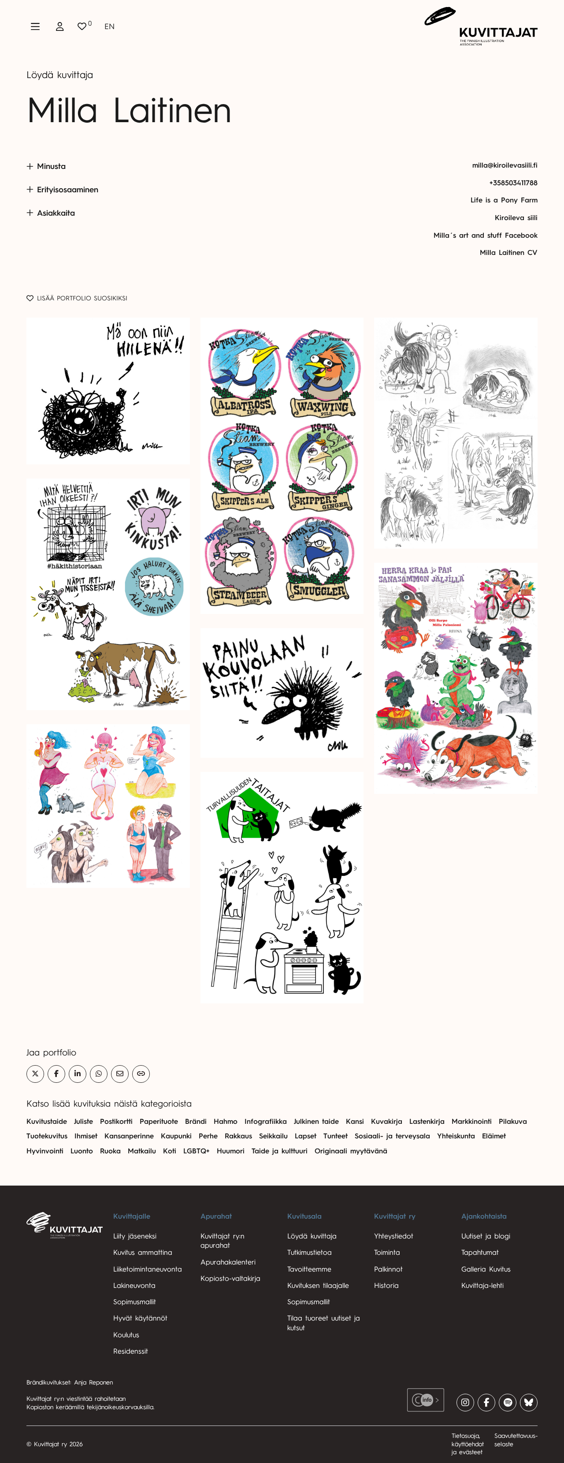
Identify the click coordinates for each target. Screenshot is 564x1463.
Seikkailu (273, 1136)
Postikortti (116, 1122)
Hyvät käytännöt (140, 1318)
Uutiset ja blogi (485, 1236)
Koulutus (126, 1335)
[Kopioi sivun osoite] (141, 1074)
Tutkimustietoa (309, 1253)
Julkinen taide (316, 1122)
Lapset (305, 1136)
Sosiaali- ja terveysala (392, 1136)
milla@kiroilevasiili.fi (505, 165)
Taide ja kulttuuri (280, 1151)
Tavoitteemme (309, 1269)
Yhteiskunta (456, 1136)
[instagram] (465, 1402)
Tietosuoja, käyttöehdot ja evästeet (468, 1444)
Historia (386, 1286)
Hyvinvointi (44, 1151)
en (109, 26)
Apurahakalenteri (228, 1262)
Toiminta (387, 1253)
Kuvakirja (386, 1122)
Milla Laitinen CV (509, 253)
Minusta (51, 166)
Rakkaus (238, 1136)
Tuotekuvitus (46, 1136)
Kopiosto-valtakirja (230, 1279)
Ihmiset (85, 1136)
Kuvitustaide (46, 1122)
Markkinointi (472, 1122)
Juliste (83, 1122)
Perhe (208, 1136)
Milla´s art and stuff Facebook (486, 235)
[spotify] (507, 1402)
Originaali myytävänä (351, 1151)
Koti (169, 1151)
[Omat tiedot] (60, 26)
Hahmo (225, 1122)
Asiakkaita (56, 213)
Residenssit (130, 1351)
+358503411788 (514, 183)
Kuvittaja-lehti (482, 1286)
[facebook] (486, 1402)
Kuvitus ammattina (142, 1253)
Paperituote (159, 1122)
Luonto (81, 1151)
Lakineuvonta (134, 1286)
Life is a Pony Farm (504, 200)
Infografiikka (266, 1122)
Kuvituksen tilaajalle (318, 1286)
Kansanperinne (129, 1136)
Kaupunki (176, 1136)
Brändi (196, 1122)
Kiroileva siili (516, 218)
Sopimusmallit (134, 1302)
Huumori (231, 1151)
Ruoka (110, 1151)
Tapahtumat (480, 1253)
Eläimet (494, 1136)
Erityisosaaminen (67, 189)
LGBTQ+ (196, 1151)
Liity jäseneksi (134, 1236)
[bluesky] (529, 1402)
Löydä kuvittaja (59, 74)
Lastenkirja (427, 1122)
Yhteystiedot (393, 1236)
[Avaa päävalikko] (35, 26)
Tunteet (335, 1136)
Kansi (355, 1122)
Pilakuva (513, 1122)
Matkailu (142, 1151)
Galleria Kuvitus (486, 1269)
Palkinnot (388, 1269)
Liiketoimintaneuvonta (147, 1269)
